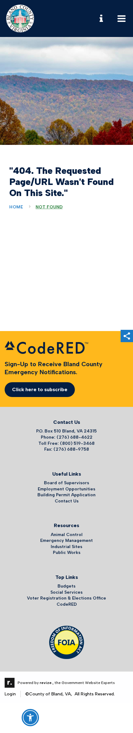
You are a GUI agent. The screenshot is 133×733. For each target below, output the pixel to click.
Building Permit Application (66, 495)
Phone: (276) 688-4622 (66, 437)
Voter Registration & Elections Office (66, 598)
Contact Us (67, 501)
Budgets (66, 586)
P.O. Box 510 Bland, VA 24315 (66, 431)
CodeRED (67, 604)
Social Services (66, 592)
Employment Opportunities (66, 489)
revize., (47, 683)
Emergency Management (66, 540)
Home (16, 207)
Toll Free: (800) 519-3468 (66, 443)
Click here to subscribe (39, 389)
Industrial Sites (66, 546)
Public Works (66, 552)
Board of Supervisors (66, 482)
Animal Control (67, 534)
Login (10, 694)
